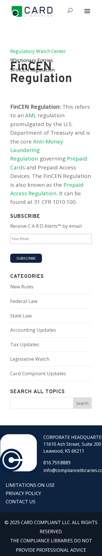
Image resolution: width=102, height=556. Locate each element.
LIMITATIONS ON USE (30, 485)
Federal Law (23, 301)
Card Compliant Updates (38, 373)
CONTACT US (20, 501)
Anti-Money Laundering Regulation (36, 150)
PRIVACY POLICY (23, 493)
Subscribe (26, 258)
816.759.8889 (57, 462)
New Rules (21, 286)
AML (30, 115)
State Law (21, 315)
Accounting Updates (33, 330)
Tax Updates (24, 344)
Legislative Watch (29, 359)
